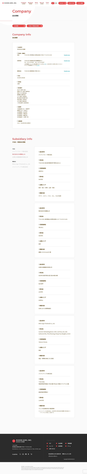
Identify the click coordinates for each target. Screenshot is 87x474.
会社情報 (23, 3)
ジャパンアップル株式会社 (20, 167)
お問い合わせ (52, 448)
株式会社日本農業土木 (18, 154)
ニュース (36, 3)
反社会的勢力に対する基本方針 (54, 453)
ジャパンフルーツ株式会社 (20, 151)
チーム (47, 3)
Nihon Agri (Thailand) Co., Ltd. (21, 164)
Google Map (14, 454)
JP (52, 3)
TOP (50, 443)
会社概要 (16, 26)
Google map (67, 54)
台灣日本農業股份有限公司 (20, 157)
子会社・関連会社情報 (34, 26)
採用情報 (42, 3)
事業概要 (30, 3)
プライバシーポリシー (52, 456)
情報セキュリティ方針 (66, 453)
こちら (45, 64)
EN (56, 3)
